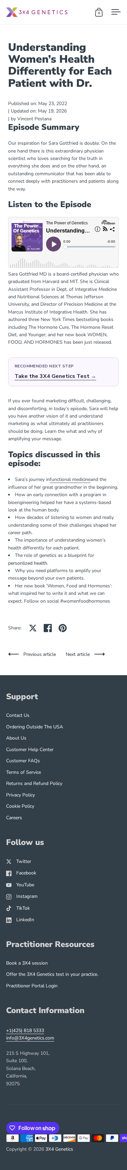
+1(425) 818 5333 (25, 1030)
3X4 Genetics (59, 1149)
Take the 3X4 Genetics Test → (55, 376)
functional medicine (70, 479)
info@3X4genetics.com (30, 1038)
